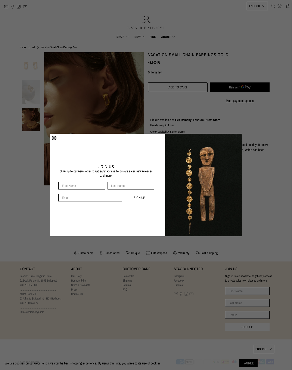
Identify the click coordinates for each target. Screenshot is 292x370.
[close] (54, 138)
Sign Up (139, 197)
